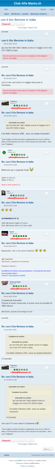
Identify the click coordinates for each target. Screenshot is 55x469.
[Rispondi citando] (46, 34)
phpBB (18, 460)
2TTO (10, 150)
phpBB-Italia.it (35, 463)
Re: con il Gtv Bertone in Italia (17, 75)
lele (8, 191)
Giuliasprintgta (15, 282)
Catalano (13, 101)
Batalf (12, 232)
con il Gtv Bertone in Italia (18, 19)
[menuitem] (5, 9)
